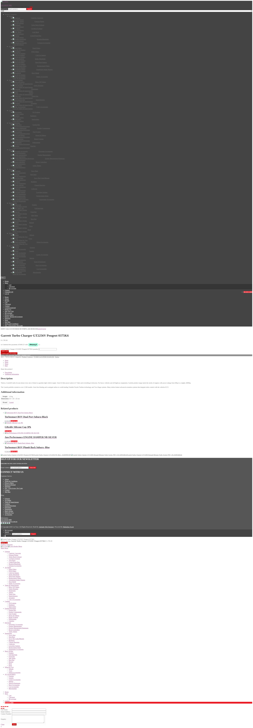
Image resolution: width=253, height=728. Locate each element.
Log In (7, 294)
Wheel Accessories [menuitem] (14, 672)
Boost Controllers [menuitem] (14, 630)
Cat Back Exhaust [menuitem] (14, 558)
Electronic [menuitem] (8, 623)
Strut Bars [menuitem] (12, 637)
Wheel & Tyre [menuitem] (9, 667)
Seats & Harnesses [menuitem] (14, 683)
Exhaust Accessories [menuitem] (15, 566)
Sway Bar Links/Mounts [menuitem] (16, 639)
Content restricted (10, 308)
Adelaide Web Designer (46, 527)
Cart (10, 285)
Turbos (57, 357)
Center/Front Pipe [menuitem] (14, 562)
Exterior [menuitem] (11, 676)
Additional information (12, 374)
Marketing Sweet (68, 527)
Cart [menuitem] (10, 695)
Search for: (4, 9)
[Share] (3, 706)
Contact (7, 290)
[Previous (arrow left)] (1, 708)
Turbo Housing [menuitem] (13, 589)
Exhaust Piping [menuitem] (13, 555)
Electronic (8, 507)
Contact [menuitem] (7, 701)
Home (7, 281)
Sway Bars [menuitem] (12, 635)
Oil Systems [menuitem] (12, 603)
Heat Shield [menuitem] (12, 582)
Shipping (7, 318)
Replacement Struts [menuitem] (15, 647)
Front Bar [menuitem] (12, 656)
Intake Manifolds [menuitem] (14, 575)
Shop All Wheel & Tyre (20, 237)
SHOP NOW (42, 329)
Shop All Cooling (18, 114)
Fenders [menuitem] (11, 653)
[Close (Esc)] (1, 706)
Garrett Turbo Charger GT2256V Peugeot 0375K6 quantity (19, 349)
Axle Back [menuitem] (12, 560)
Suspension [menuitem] (8, 633)
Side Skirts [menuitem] (12, 658)
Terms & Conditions (11, 481)
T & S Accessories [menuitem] (14, 599)
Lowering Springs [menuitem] (14, 646)
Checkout (12, 286)
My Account (9, 530)
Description (8, 372)
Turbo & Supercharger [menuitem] (12, 585)
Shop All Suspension (19, 173)
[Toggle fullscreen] (5, 706)
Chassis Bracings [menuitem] (14, 642)
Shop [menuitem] (6, 694)
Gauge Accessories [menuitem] (15, 680)
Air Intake (8, 500)
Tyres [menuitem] (10, 671)
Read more (8, 431)
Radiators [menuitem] (12, 605)
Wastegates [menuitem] (12, 591)
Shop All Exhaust (18, 20)
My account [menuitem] (12, 699)
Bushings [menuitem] (12, 640)
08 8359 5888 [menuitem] (9, 702)
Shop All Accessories (19, 249)
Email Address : (6, 712)
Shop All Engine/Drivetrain (21, 126)
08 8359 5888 (248, 292)
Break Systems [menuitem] (13, 617)
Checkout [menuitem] (12, 697)
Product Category (27, 357)
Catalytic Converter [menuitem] (15, 553)
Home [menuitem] (7, 692)
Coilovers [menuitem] (12, 644)
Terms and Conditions (11, 324)
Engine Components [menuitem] (15, 612)
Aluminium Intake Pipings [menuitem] (17, 580)
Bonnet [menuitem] (11, 662)
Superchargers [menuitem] (13, 596)
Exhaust (7, 498)
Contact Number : (6, 714)
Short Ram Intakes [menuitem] (14, 576)
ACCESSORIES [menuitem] (10, 674)
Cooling (7, 504)
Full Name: (4, 710)
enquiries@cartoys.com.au (9, 521)
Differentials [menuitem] (12, 619)
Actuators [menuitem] (12, 598)
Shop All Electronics (19, 153)
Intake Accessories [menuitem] (14, 583)
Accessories (8, 514)
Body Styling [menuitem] (9, 651)
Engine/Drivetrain (10, 506)
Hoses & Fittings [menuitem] (14, 615)
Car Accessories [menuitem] (14, 687)
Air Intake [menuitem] (8, 567)
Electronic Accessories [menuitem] (16, 624)
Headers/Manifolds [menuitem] (15, 564)
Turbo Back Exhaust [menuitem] (15, 557)
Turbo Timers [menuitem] (13, 631)
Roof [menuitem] (10, 665)
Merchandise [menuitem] (13, 688)
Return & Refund (10, 485)
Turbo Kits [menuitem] (12, 594)
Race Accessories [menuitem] (14, 685)
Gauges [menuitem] (11, 678)
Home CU (8, 309)
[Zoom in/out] (7, 706)
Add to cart (5, 351)
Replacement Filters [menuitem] (15, 578)
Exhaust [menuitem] (7, 551)
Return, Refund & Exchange (14, 317)
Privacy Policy (9, 315)
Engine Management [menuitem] (15, 626)
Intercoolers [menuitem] (12, 607)
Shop (6, 283)
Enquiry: (3, 719)
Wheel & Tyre (9, 513)
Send (14, 724)
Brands (7, 301)
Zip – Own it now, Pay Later (14, 325)
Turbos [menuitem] (11, 592)
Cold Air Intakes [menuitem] (14, 573)
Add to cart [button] (14, 421)
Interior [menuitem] (11, 681)
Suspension (8, 509)
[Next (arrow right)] (3, 708)
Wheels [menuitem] (11, 669)
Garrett (11, 402)
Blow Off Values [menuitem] (14, 587)
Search (29, 9)
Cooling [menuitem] (7, 601)
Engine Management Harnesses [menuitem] (18, 628)
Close (2, 724)
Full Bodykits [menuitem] (13, 655)
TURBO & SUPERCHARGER (44, 357)
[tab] (128, 372)
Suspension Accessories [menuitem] (16, 649)
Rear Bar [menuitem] (11, 660)
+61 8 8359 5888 (6, 5)
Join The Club (9, 311)
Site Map (7, 322)
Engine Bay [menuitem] (12, 610)
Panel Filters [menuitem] (12, 569)
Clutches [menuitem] (11, 621)
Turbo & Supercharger (12, 502)
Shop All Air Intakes (19, 50)
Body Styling (9, 511)
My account (12, 288)
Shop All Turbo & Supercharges (23, 84)
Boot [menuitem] (10, 664)
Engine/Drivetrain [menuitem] (10, 608)
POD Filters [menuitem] (12, 571)
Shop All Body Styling (20, 206)
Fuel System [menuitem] (12, 614)
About (7, 299)
